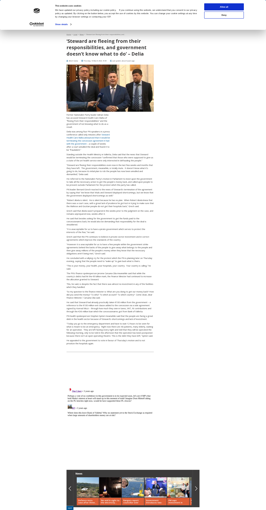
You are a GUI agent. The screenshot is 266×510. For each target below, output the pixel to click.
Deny (224, 15)
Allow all (224, 7)
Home (68, 34)
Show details (61, 24)
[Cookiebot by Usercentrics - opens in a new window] (37, 24)
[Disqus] (110, 421)
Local (75, 34)
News (82, 34)
